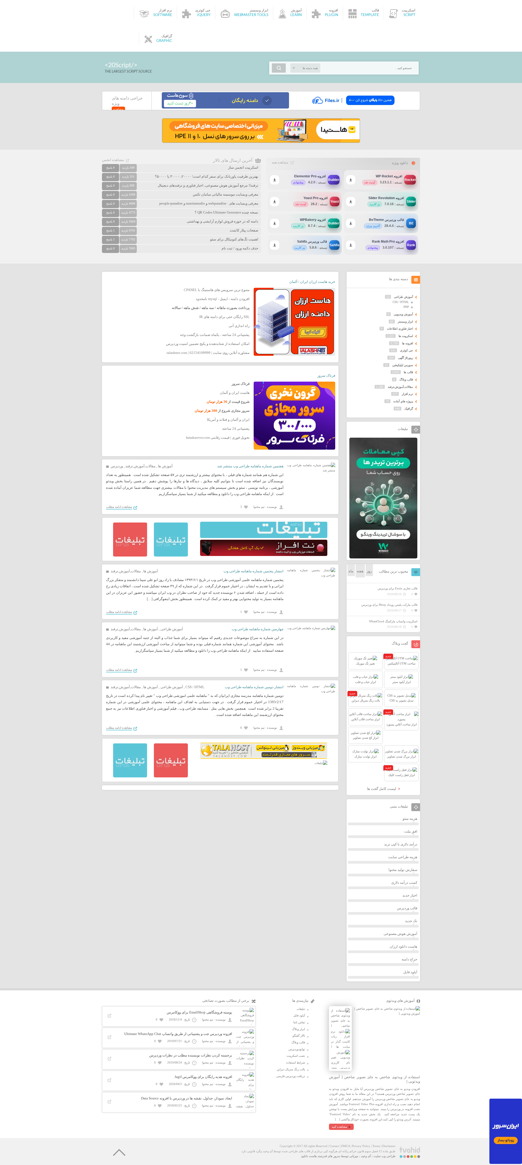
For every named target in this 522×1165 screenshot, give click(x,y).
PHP (406, 306)
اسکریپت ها (406, 336)
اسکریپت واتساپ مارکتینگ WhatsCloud (393, 621)
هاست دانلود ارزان (403, 946)
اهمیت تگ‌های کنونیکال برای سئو (234, 239)
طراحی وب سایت (385, 1156)
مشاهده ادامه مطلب (119, 506)
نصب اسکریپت (296, 1055)
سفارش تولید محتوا (403, 870)
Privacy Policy (361, 1146)
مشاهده (118, 109)
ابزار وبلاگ (298, 1029)
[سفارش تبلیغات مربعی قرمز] (130, 555)
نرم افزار (407, 393)
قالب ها (408, 372)
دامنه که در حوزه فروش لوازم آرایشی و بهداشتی (222, 221)
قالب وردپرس (407, 908)
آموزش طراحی (171, 629)
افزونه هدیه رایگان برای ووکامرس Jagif (203, 1077)
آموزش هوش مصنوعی (400, 934)
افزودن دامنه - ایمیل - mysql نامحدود (223, 299)
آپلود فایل (410, 972)
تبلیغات (301, 1009)
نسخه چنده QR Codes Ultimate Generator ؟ (226, 212)
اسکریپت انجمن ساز (243, 167)
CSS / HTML (194, 687)
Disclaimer (389, 1146)
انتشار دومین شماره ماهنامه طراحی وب (254, 687)
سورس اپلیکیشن (402, 365)
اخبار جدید (409, 895)
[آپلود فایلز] (353, 107)
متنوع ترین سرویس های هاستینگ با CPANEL (217, 290)
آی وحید (366, 1156)
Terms (376, 1146)
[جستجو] (279, 68)
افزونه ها (407, 343)
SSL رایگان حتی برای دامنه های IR (224, 317)
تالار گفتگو (299, 1035)
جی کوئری (406, 350)
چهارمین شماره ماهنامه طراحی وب (258, 629)
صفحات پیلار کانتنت (244, 230)
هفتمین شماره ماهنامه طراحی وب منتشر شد (250, 466)
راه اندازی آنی (239, 326)
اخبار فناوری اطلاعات (400, 328)
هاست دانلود (309, 1156)
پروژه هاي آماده (403, 401)
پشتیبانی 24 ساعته (236, 429)
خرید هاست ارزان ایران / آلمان (312, 282)
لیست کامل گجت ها (382, 789)
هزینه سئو (410, 819)
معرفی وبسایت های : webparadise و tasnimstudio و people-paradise (208, 203)
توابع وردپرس (296, 1049)
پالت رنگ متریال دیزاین (291, 1069)
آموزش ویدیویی (403, 314)
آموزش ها (165, 466)
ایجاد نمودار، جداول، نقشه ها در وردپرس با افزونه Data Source (186, 1098)
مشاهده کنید (339, 1126)
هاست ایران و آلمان (235, 393)
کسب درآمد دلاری (404, 882)
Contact (334, 1146)
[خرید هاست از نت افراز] (263, 555)
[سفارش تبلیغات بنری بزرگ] (263, 537)
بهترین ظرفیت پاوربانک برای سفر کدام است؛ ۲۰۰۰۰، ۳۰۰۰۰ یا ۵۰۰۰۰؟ (206, 176)
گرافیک (408, 408)
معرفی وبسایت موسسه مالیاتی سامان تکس (225, 194)
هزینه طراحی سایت (402, 857)
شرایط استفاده (295, 1062)
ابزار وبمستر (405, 321)
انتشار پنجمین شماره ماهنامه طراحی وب (253, 571)
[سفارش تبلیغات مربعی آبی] (171, 555)
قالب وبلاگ (406, 379)
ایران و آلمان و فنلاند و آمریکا (228, 420)
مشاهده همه (280, 162)
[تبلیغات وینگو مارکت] (383, 557)
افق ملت (410, 831)
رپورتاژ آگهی (405, 357)
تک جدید (411, 921)
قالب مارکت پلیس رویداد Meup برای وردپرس (389, 604)
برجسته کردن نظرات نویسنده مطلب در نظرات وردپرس (190, 1055)
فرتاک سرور (326, 375)
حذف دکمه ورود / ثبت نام (240, 248)
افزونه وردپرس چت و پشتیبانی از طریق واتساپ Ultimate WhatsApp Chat (178, 1034)
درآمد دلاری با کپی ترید (400, 844)
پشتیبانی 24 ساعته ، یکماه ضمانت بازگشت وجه (215, 335)
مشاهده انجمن (113, 160)
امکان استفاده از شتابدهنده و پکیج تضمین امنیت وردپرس (208, 344)
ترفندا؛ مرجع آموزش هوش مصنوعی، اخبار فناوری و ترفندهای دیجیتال (208, 185)
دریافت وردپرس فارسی (290, 1076)
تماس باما (299, 1022)
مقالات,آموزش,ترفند (140, 466)
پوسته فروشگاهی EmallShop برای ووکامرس (199, 1012)
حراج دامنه (409, 959)
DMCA (345, 1146)
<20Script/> (121, 65)
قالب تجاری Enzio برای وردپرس (397, 588)
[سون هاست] (225, 107)
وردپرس (117, 466)
